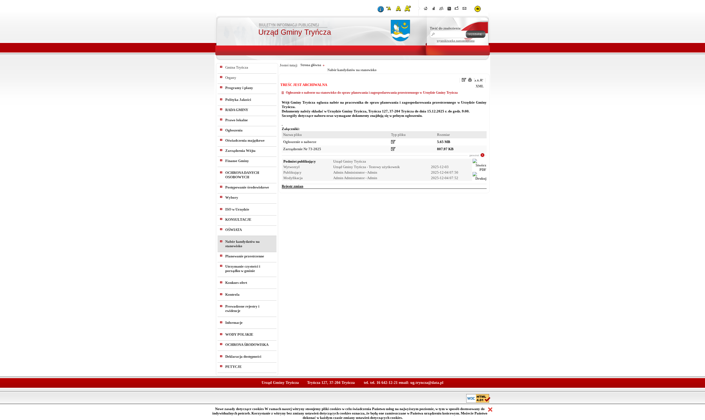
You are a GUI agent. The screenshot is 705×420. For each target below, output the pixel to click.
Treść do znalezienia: (446, 28)
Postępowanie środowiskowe (247, 187)
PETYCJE (233, 367)
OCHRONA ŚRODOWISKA (247, 345)
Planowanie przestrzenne (244, 256)
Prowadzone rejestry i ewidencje (242, 308)
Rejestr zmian (292, 186)
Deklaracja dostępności (243, 356)
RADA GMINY (236, 110)
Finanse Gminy (237, 161)
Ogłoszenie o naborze (299, 142)
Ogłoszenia (234, 130)
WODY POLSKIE (239, 334)
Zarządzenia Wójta (240, 151)
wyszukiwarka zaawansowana (455, 40)
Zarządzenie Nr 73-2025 (302, 149)
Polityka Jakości (238, 100)
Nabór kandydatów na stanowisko (242, 243)
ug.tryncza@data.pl (426, 383)
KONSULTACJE (238, 219)
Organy (230, 78)
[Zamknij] (490, 409)
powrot (474, 155)
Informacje (234, 323)
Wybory (231, 197)
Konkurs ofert (236, 283)
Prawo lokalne (236, 120)
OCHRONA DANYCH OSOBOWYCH (242, 175)
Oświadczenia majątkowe (245, 140)
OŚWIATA (233, 230)
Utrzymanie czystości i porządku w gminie (242, 268)
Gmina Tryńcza (236, 67)
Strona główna (310, 65)
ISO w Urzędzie (237, 209)
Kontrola (232, 294)
